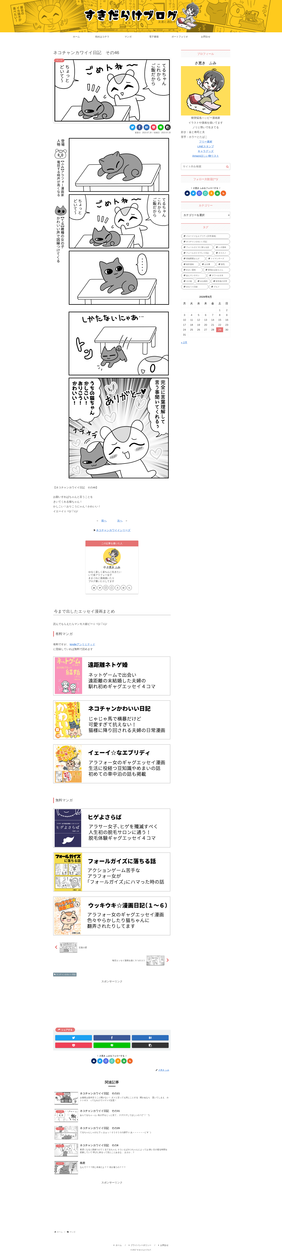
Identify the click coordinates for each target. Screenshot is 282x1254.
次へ (119, 520)
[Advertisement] (112, 1004)
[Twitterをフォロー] (100, 587)
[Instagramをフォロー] (105, 587)
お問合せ (164, 1245)
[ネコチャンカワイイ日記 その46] (147, 127)
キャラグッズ (206, 151)
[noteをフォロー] (111, 587)
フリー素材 (205, 141)
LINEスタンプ (205, 146)
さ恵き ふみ (113, 567)
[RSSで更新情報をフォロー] (129, 587)
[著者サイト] (94, 587)
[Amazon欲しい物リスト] (117, 587)
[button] (227, 166)
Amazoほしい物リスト (205, 155)
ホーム (119, 1245)
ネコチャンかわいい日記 (66, 974)
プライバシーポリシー (141, 1245)
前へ (104, 520)
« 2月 (184, 342)
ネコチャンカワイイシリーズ (113, 530)
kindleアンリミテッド (82, 644)
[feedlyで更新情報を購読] (123, 587)
